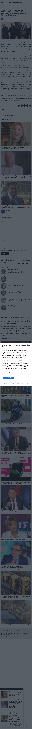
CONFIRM (8, 377)
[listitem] (16, 373)
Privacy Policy (24, 383)
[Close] (28, 345)
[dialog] (16, 364)
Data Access (16, 383)
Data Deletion (7, 383)
